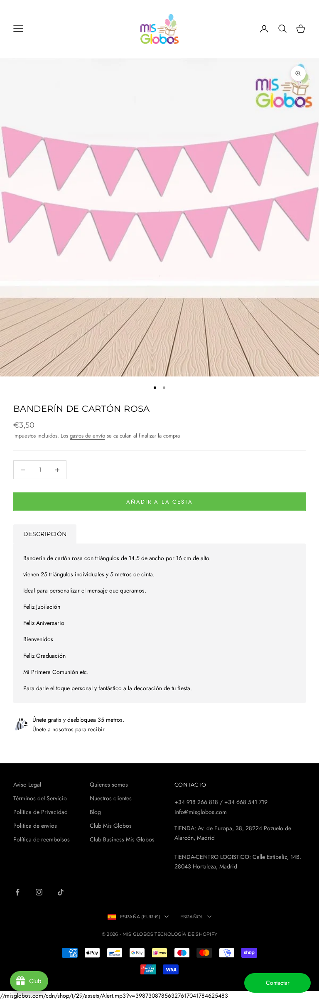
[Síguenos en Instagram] (39, 892)
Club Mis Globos (111, 825)
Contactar (278, 983)
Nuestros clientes (111, 798)
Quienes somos (109, 784)
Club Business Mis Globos (122, 839)
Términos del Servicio (40, 798)
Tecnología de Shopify (186, 934)
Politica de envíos (35, 825)
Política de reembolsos (41, 839)
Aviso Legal (27, 784)
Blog (95, 812)
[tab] (44, 534)
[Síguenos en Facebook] (17, 892)
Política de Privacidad (40, 812)
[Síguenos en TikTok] (60, 892)
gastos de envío (87, 436)
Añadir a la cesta (159, 502)
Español (192, 917)
